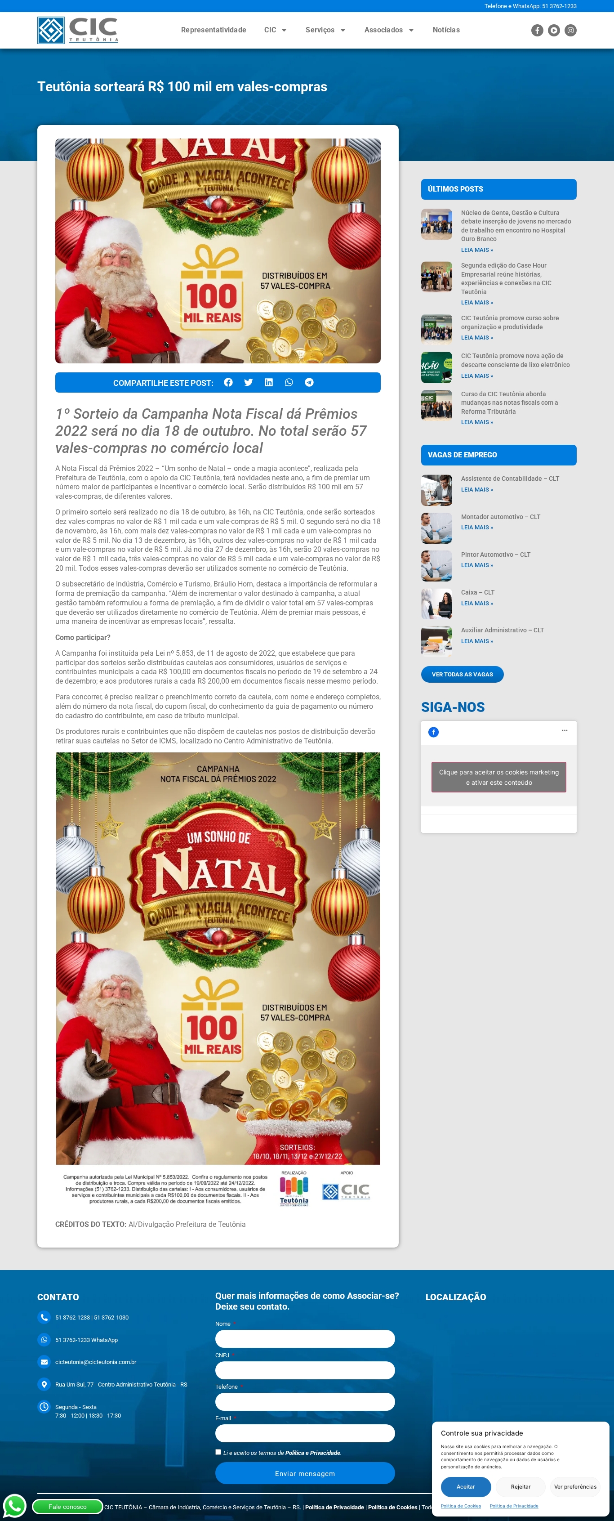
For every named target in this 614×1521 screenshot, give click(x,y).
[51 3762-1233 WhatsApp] (44, 1340)
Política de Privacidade (514, 1505)
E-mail (223, 1418)
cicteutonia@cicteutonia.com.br (95, 1362)
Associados (384, 30)
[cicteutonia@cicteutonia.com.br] (44, 1362)
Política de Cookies (461, 1505)
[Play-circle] (554, 30)
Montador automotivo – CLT (501, 516)
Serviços (320, 30)
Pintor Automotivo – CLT (496, 554)
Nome (223, 1324)
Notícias (446, 30)
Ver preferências (575, 1486)
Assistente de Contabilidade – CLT (510, 478)
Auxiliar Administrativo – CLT (502, 630)
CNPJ (223, 1355)
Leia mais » (477, 249)
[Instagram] (571, 30)
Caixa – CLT (478, 592)
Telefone (227, 1387)
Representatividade (213, 30)
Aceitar (466, 1486)
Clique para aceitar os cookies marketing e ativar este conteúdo (499, 777)
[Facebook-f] (537, 30)
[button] (228, 382)
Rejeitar (521, 1486)
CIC (270, 30)
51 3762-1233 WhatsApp (86, 1340)
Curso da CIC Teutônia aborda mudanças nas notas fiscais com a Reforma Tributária (509, 402)
